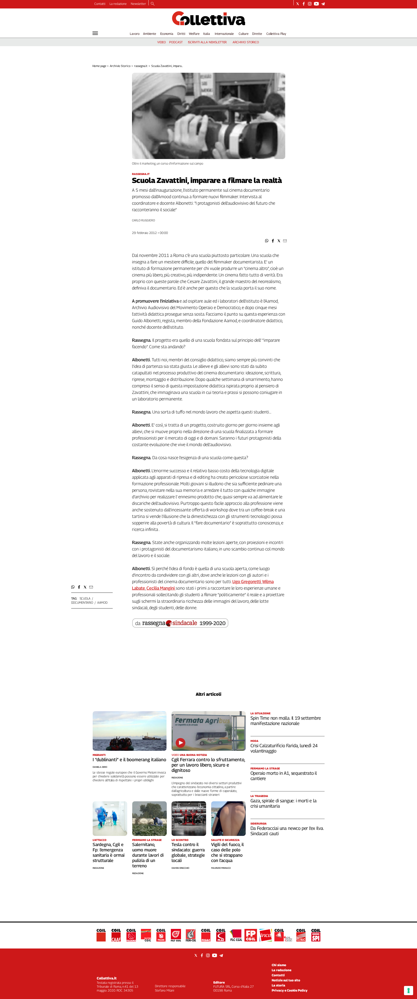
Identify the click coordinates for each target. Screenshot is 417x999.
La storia (278, 985)
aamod (102, 602)
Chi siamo (279, 965)
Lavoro (134, 34)
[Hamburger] (95, 33)
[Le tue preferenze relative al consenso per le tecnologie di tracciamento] (408, 990)
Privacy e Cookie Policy (289, 990)
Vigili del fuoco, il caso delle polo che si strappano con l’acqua (227, 852)
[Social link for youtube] (316, 4)
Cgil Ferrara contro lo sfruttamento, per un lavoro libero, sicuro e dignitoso (208, 765)
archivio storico (246, 42)
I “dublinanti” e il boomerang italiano (129, 759)
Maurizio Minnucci (221, 868)
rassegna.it (140, 66)
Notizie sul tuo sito (286, 980)
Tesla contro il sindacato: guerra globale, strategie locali (188, 852)
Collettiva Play (276, 34)
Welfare (194, 34)
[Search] (152, 4)
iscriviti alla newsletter (207, 42)
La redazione (118, 4)
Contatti (99, 4)
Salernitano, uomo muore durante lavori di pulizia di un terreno (148, 855)
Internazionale (224, 34)
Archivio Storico (120, 66)
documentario (82, 602)
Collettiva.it (107, 978)
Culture (244, 34)
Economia (166, 34)
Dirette (257, 34)
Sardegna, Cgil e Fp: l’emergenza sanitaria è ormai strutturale (109, 852)
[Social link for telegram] (323, 4)
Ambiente (149, 34)
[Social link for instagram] (310, 4)
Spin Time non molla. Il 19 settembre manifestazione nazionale (285, 720)
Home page (99, 66)
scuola (85, 598)
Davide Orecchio (180, 868)
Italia (206, 34)
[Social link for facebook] (304, 4)
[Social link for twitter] (297, 4)
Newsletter (138, 4)
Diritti (181, 34)
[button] (267, 241)
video (161, 42)
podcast (175, 42)
